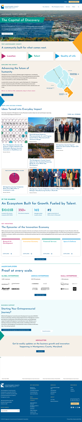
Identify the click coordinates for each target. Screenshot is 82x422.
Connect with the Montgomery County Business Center (16, 330)
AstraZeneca (5, 283)
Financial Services (33, 392)
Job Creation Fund (34, 413)
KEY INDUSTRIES (34, 385)
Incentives (32, 408)
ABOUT (52, 397)
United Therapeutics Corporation (16, 283)
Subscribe (40, 351)
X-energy (35, 283)
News (65, 1)
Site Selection (53, 392)
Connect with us (74, 1)
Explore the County (21, 33)
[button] (61, 84)
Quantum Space (65, 283)
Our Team (53, 399)
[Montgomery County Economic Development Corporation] (10, 7)
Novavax (45, 283)
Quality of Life (33, 412)
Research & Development (33, 388)
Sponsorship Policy (77, 419)
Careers (72, 389)
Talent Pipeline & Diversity (33, 403)
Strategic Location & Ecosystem (34, 406)
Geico (16, 289)
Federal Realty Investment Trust (45, 289)
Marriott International (5, 289)
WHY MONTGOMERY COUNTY (34, 398)
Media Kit (73, 391)
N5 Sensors (65, 289)
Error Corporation (75, 289)
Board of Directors (54, 401)
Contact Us (75, 403)
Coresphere (75, 283)
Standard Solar (35, 289)
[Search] (18, 410)
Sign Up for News (74, 399)
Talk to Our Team (7, 33)
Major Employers (33, 410)
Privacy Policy (70, 419)
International (53, 390)
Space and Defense (34, 393)
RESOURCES (74, 385)
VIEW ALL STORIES (74, 114)
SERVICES (53, 385)
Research (52, 393)
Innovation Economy (34, 390)
